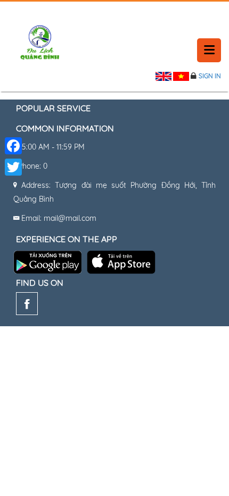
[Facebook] (27, 306)
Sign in (210, 76)
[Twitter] (13, 167)
